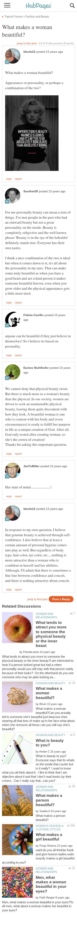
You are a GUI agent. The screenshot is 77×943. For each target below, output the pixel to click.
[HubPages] (38, 6)
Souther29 (30, 191)
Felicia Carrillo (33, 315)
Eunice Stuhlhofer (36, 367)
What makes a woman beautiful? (49, 693)
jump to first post (38, 599)
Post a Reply (61, 599)
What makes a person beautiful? (49, 800)
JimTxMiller (31, 466)
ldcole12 (29, 51)
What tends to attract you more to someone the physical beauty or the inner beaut (51, 634)
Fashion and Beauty (50, 683)
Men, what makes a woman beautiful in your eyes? (51, 884)
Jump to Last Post (27, 43)
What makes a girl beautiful (49, 836)
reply (9, 179)
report (18, 179)
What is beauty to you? (50, 742)
